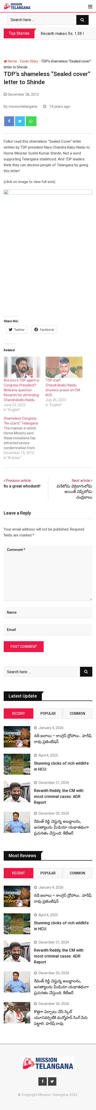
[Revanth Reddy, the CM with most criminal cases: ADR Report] (17, 791)
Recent (18, 713)
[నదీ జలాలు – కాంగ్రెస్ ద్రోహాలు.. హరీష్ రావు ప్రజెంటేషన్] (17, 736)
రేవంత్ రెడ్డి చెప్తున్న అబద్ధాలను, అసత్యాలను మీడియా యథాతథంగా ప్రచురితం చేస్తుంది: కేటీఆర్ (61, 827)
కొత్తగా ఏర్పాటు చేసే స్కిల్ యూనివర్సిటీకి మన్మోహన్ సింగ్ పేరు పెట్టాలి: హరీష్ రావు (61, 1017)
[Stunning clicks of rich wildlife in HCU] (17, 764)
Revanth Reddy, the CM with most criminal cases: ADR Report (58, 796)
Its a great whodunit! (22, 486)
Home (12, 61)
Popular (48, 713)
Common (77, 713)
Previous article (18, 480)
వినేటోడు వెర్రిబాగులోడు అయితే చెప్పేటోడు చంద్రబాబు (74, 492)
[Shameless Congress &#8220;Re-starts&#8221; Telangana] (25, 438)
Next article (81, 480)
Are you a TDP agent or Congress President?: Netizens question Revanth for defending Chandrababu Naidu (22, 390)
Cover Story (29, 61)
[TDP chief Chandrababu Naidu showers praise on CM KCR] (64, 367)
